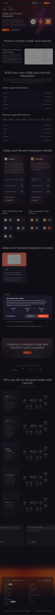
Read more (28, 305)
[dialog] (27, 307)
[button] (10, 316)
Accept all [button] (43, 316)
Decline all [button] (31, 316)
